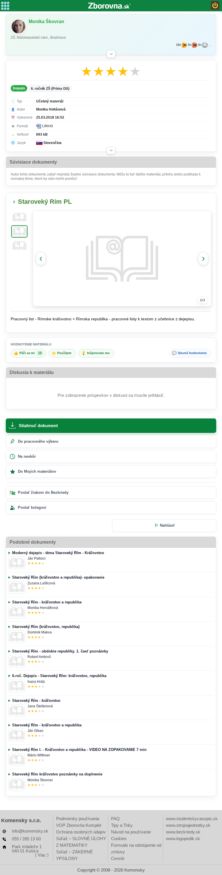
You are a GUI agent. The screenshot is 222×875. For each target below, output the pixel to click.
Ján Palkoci (36, 558)
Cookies (119, 838)
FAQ (115, 818)
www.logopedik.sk (183, 838)
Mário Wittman (38, 755)
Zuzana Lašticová (41, 583)
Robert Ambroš (39, 657)
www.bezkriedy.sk (183, 831)
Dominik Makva (39, 632)
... (210, 44)
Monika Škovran (40, 780)
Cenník (118, 858)
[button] (111, 54)
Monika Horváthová (42, 608)
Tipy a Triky (122, 825)
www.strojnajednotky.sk (188, 825)
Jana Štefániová (40, 706)
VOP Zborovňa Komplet (78, 825)
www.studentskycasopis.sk (192, 818)
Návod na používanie (131, 831)
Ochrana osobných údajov (81, 831)
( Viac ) (42, 854)
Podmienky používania (77, 818)
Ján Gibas (35, 731)
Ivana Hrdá (36, 682)
